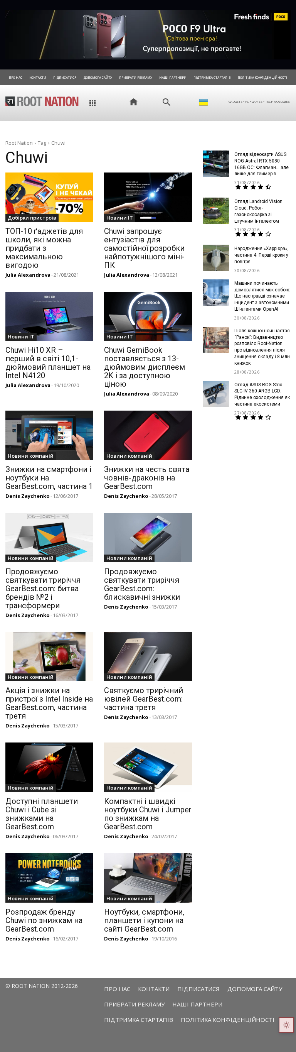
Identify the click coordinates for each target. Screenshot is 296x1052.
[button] (166, 102)
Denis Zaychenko (27, 495)
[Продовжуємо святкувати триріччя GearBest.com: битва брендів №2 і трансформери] (49, 537)
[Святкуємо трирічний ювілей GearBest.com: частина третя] (148, 657)
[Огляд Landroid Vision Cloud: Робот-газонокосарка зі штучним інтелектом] (216, 211)
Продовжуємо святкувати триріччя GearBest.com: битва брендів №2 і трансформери (43, 588)
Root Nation (19, 142)
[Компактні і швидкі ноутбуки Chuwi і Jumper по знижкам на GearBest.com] (148, 767)
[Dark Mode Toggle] (286, 1025)
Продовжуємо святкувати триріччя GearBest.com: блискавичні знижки (142, 584)
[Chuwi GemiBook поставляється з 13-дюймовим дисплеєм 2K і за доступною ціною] (148, 316)
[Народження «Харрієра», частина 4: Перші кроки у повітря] (216, 258)
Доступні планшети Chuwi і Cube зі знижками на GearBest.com (41, 814)
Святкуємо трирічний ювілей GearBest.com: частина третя (143, 699)
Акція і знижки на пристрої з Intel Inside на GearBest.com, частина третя (49, 703)
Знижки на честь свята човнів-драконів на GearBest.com (146, 478)
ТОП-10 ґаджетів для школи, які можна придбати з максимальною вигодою (44, 248)
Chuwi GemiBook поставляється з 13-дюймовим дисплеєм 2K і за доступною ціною (144, 367)
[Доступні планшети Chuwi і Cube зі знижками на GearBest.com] (49, 767)
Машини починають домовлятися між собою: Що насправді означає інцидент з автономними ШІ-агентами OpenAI (262, 296)
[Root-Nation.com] (42, 101)
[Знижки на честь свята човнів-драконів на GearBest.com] (148, 435)
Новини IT (119, 217)
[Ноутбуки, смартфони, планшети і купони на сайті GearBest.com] (148, 878)
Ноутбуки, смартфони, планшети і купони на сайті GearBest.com (144, 920)
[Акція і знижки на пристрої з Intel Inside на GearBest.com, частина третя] (49, 657)
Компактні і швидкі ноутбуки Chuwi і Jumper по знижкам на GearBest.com (148, 814)
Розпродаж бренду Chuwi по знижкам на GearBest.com (43, 920)
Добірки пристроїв (32, 217)
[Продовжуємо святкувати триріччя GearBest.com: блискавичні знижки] (148, 537)
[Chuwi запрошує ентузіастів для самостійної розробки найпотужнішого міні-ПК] (148, 197)
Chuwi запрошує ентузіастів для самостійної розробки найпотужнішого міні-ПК (144, 248)
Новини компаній (31, 455)
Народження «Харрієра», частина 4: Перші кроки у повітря (261, 255)
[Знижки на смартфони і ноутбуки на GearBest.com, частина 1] (49, 435)
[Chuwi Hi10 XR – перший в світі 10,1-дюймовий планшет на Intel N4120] (49, 316)
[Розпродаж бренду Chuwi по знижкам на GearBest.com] (49, 878)
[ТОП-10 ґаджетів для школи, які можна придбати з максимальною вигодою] (49, 197)
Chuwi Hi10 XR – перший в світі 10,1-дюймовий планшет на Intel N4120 (48, 362)
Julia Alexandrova (27, 274)
